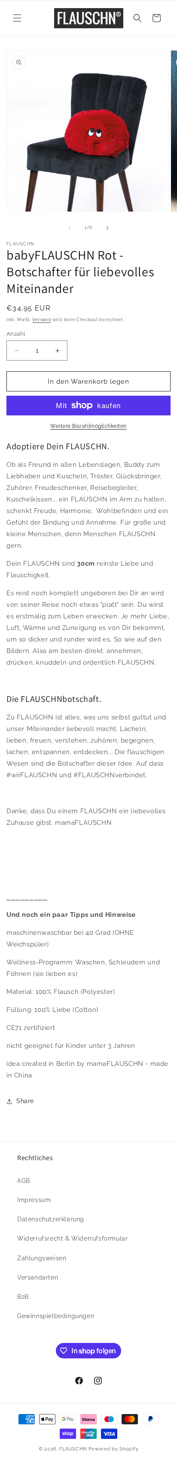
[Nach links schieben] (69, 227)
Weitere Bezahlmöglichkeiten (88, 426)
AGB (23, 1180)
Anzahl (15, 334)
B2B (23, 1296)
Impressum (34, 1199)
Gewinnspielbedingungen (55, 1316)
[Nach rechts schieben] (107, 227)
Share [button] (25, 1101)
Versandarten (37, 1277)
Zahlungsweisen (41, 1258)
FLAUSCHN (73, 1449)
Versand (41, 319)
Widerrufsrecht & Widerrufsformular (72, 1238)
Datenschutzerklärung (50, 1219)
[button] (17, 18)
